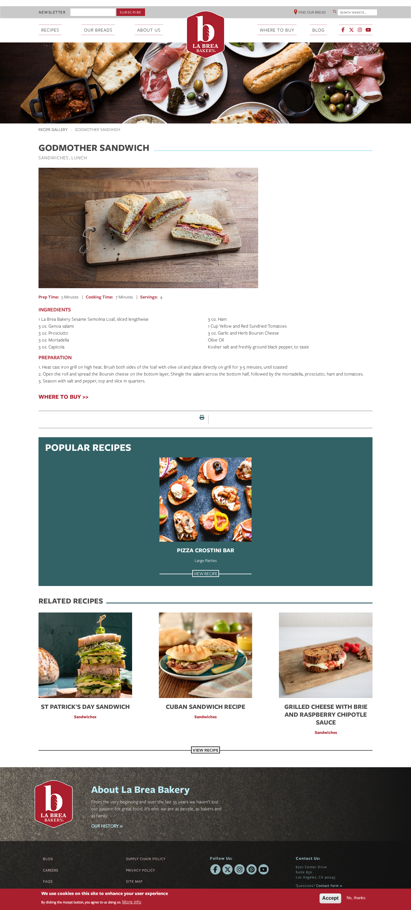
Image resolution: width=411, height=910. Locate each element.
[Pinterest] (251, 869)
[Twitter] (227, 869)
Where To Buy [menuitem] (277, 30)
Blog (48, 858)
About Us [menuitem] (149, 30)
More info (131, 902)
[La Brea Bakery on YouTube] (368, 29)
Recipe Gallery (53, 129)
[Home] (205, 34)
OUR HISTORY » (106, 826)
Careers (50, 870)
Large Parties (206, 560)
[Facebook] (215, 869)
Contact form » (329, 885)
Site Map (134, 881)
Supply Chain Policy (145, 858)
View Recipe (206, 573)
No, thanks (356, 898)
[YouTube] (263, 869)
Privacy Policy (140, 870)
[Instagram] (239, 869)
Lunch (79, 157)
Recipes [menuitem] (50, 30)
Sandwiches (54, 157)
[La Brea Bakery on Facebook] (343, 29)
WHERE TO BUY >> (63, 396)
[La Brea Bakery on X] (351, 29)
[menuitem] (356, 30)
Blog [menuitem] (318, 30)
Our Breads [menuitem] (98, 30)
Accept (330, 898)
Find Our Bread (312, 12)
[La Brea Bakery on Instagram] (360, 29)
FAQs (48, 881)
